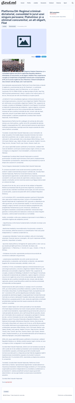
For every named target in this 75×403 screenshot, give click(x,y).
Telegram (44, 56)
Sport (65, 3)
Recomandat (12, 26)
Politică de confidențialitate (65, 395)
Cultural (51, 3)
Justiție (36, 3)
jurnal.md (9, 382)
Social (22, 3)
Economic (43, 3)
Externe (59, 3)
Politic (29, 3)
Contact (6, 391)
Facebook (38, 56)
